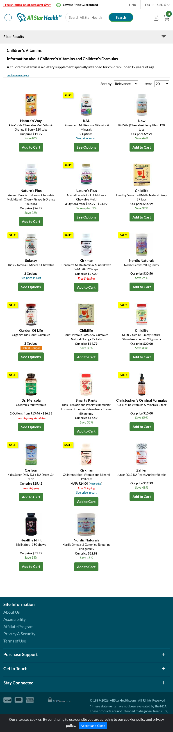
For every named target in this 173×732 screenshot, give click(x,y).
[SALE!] (86, 104)
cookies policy (135, 719)
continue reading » (18, 75)
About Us (11, 612)
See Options (86, 147)
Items (147, 83)
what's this (95, 483)
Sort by (106, 83)
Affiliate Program (18, 626)
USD (161, 5)
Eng (147, 5)
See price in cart (86, 138)
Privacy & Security (19, 633)
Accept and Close (93, 725)
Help (132, 5)
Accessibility (14, 619)
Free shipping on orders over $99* (27, 5)
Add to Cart (31, 147)
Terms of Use (14, 640)
